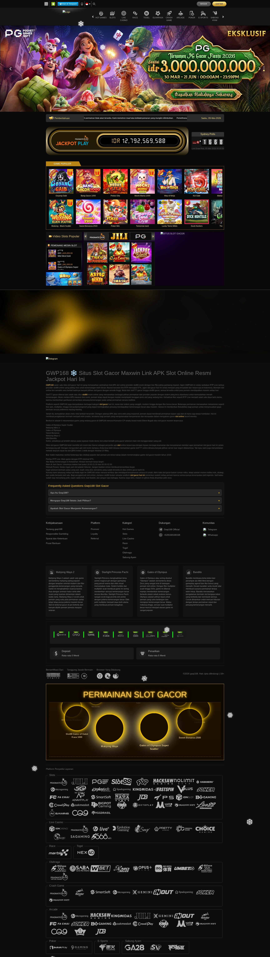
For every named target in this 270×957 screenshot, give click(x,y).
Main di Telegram (69, 4)
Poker (192, 18)
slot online (179, 416)
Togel (146, 18)
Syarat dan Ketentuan (57, 538)
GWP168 (50, 385)
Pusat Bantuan (53, 543)
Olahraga (158, 18)
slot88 (85, 395)
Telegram (212, 529)
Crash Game (169, 19)
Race (135, 18)
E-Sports (203, 18)
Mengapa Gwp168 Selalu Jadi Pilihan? (70, 500)
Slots (112, 18)
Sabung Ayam (215, 19)
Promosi (95, 529)
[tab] (97, 236)
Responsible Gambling (57, 534)
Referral (95, 538)
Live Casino (123, 19)
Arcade (181, 18)
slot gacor (104, 404)
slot (118, 445)
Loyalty (94, 534)
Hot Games (101, 18)
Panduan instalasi (257, 326)
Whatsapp (213, 535)
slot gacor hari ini (137, 475)
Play (83, 143)
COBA (99, 249)
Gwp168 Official (172, 529)
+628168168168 (172, 535)
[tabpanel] (135, 68)
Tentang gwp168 (54, 529)
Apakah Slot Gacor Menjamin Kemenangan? (73, 508)
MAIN (63, 181)
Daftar (219, 4)
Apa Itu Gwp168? (59, 492)
